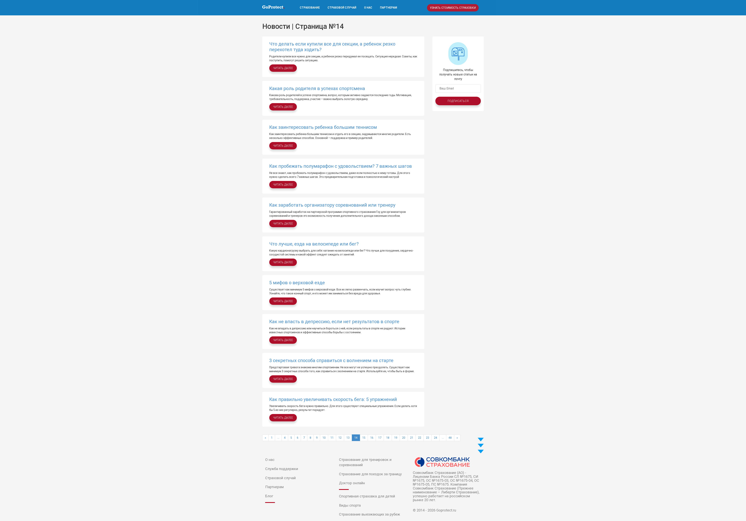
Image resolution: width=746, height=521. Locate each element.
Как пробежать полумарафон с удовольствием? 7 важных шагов (340, 166)
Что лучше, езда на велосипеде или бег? (314, 244)
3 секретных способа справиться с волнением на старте (331, 360)
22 (419, 437)
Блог (269, 496)
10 (324, 437)
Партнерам (388, 7)
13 (347, 437)
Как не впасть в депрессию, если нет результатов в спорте (334, 321)
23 (427, 437)
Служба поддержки (281, 469)
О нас (368, 7)
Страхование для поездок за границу (370, 474)
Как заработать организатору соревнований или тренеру (332, 205)
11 (332, 437)
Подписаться (458, 101)
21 (411, 437)
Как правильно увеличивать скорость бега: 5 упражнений (333, 399)
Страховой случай (342, 7)
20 (403, 437)
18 (387, 437)
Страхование (310, 7)
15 (363, 437)
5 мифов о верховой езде (297, 282)
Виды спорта (350, 505)
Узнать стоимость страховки (453, 8)
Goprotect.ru (446, 510)
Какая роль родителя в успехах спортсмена (317, 88)
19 (395, 437)
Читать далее (283, 68)
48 (450, 437)
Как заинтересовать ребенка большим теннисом (323, 127)
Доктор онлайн (352, 483)
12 (340, 437)
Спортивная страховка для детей (367, 496)
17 (379, 437)
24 (435, 437)
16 (371, 437)
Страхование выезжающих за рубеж (369, 514)
